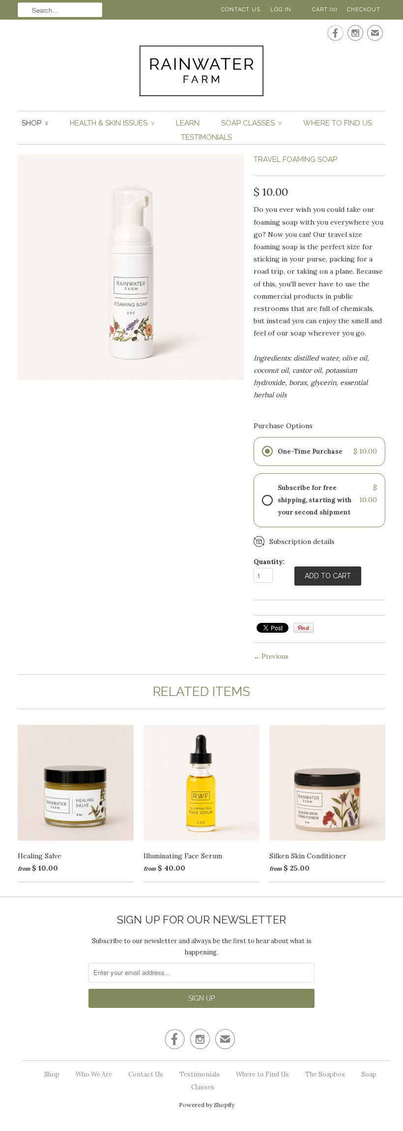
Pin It (303, 628)
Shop (35, 123)
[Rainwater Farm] (201, 73)
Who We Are (94, 1074)
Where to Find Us (337, 123)
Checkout (363, 9)
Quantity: (269, 562)
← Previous (271, 656)
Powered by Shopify (206, 1104)
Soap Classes (251, 123)
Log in (280, 9)
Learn (188, 123)
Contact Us (240, 9)
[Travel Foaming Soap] (131, 377)
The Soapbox (325, 1074)
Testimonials (206, 137)
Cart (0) (324, 9)
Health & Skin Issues (112, 123)
